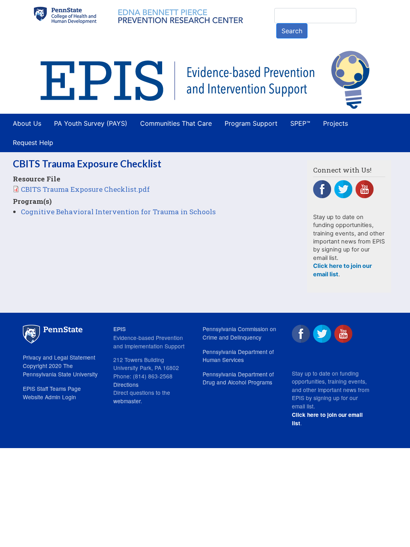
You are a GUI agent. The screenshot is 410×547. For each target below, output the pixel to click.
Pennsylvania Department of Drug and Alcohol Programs (238, 378)
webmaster (127, 401)
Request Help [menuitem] (33, 143)
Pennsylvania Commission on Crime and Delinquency (239, 333)
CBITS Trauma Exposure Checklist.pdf (85, 189)
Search (291, 31)
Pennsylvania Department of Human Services (238, 356)
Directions (126, 384)
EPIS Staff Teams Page (52, 388)
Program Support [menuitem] (251, 123)
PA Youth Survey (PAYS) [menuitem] (90, 123)
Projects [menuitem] (335, 123)
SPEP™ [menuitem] (300, 123)
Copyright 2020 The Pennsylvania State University (60, 370)
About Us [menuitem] (27, 123)
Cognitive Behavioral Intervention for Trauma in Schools (118, 211)
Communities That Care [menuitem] (176, 123)
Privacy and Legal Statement (59, 357)
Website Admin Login (49, 397)
